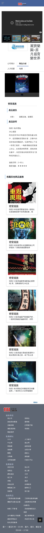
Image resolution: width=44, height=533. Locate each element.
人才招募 (11, 69)
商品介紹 (22, 64)
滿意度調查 (11, 428)
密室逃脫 (13, 206)
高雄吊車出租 (29, 519)
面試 (26, 481)
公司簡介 (11, 64)
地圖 (21, 69)
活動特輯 (10, 425)
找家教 (9, 491)
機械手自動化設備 (13, 502)
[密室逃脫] (22, 192)
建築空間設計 (12, 519)
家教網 (27, 456)
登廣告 (27, 428)
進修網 (9, 449)
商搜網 (9, 446)
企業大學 (28, 449)
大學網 (9, 456)
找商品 (27, 418)
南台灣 (27, 443)
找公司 (9, 418)
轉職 (9, 453)
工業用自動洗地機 (13, 498)
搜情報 (27, 422)
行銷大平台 (29, 460)
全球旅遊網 (11, 460)
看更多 (35, 402)
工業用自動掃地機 (31, 498)
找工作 (9, 477)
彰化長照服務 (12, 522)
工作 (26, 474)
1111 (9, 439)
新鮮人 (27, 453)
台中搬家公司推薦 (13, 515)
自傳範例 (28, 484)
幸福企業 (10, 484)
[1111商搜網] (22, 4)
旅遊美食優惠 (12, 422)
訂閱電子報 (29, 425)
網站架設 (10, 474)
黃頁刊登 (10, 467)
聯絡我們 (10, 432)
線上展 (27, 470)
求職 (9, 481)
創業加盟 (28, 446)
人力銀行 (28, 439)
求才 (26, 477)
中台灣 (9, 443)
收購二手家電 (12, 509)
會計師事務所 (29, 515)
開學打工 (28, 488)
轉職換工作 (11, 488)
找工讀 (27, 491)
